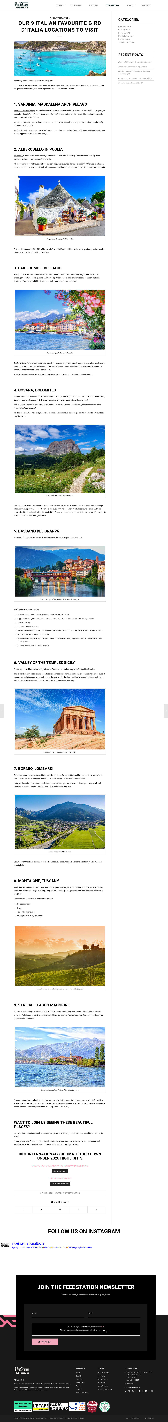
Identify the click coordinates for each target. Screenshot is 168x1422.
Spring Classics (103, 1386)
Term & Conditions (82, 1392)
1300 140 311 (130, 1383)
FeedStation (80, 1383)
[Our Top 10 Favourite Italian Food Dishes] (166, 711)
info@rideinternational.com (133, 1387)
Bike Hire (79, 1379)
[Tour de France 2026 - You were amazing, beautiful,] (20, 1264)
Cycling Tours (124, 29)
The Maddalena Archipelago (24, 111)
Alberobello (18, 156)
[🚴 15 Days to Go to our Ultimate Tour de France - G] (147, 1264)
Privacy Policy (149, 1418)
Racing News (124, 39)
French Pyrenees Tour (105, 1389)
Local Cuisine (124, 33)
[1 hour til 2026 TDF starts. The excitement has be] (62, 1264)
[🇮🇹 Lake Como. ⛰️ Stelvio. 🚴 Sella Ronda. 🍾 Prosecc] (105, 1264)
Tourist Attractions (60, 18)
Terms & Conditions (132, 1418)
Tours (78, 1373)
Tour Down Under (103, 1373)
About (78, 1386)
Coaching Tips (124, 26)
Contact (78, 1389)
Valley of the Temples (86, 669)
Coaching (79, 1376)
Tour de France (102, 1379)
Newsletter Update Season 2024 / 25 (130, 83)
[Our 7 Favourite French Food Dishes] (2, 711)
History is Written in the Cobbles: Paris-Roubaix (134, 62)
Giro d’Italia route (57, 85)
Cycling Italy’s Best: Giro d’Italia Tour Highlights (135, 78)
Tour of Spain (102, 1383)
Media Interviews (125, 36)
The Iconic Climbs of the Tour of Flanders (132, 66)
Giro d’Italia (101, 1376)
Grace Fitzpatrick (72, 1193)
